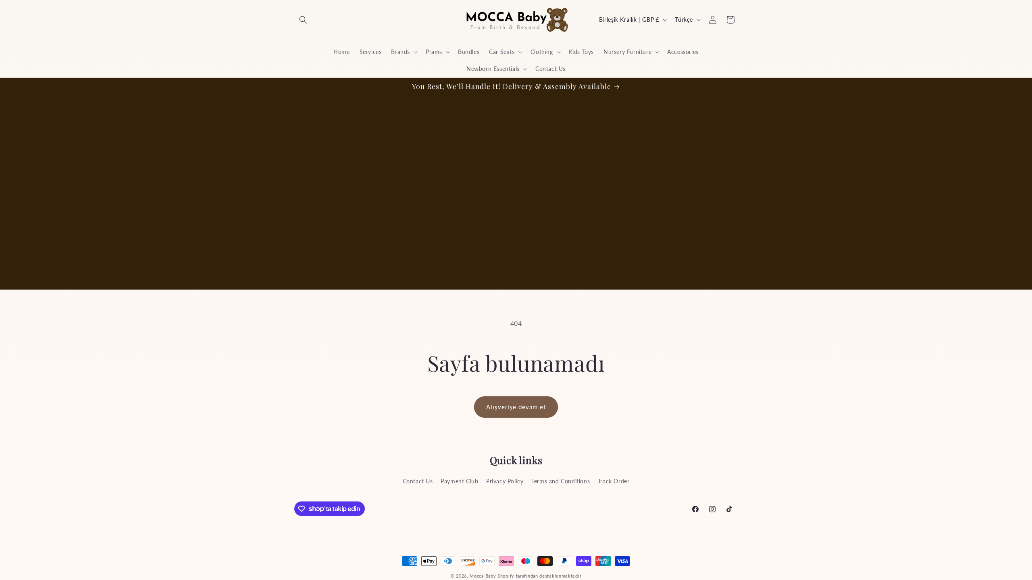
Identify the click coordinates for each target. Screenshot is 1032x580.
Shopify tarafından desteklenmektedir (539, 575)
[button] (303, 20)
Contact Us (418, 481)
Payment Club (459, 481)
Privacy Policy (504, 481)
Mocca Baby (483, 575)
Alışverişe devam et (516, 406)
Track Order (614, 481)
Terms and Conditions (560, 481)
